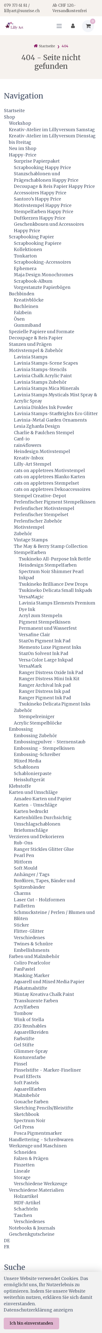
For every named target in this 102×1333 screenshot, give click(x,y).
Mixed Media (27, 761)
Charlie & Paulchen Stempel (44, 432)
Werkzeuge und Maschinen (38, 1146)
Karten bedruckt (31, 811)
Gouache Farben (31, 1102)
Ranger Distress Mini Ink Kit (49, 678)
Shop (9, 117)
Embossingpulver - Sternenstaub (49, 742)
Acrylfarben (26, 1007)
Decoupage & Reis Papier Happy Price (54, 186)
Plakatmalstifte (30, 988)
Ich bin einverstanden (31, 1323)
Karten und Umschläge (33, 792)
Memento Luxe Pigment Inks (50, 647)
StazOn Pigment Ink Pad (44, 641)
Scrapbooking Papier (31, 237)
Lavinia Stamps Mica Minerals (46, 388)
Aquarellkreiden (31, 1032)
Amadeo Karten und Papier (42, 799)
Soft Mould (25, 868)
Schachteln (26, 1209)
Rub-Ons (23, 843)
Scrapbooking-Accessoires (42, 262)
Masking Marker (32, 975)
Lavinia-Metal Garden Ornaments (50, 420)
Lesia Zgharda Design (37, 426)
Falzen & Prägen (31, 1158)
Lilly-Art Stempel (32, 464)
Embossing (21, 729)
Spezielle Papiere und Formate (41, 331)
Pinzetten (24, 1165)
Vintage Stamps (31, 540)
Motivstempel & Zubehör (36, 350)
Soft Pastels (26, 1082)
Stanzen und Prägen (30, 344)
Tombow (23, 1013)
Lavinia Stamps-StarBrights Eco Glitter (56, 413)
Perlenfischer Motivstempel (44, 508)
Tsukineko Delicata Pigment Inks (54, 704)
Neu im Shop (22, 148)
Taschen (23, 1215)
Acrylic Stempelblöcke (38, 723)
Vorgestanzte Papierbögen (42, 287)
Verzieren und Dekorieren (36, 836)
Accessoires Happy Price (40, 193)
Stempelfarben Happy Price (43, 211)
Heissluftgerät (29, 779)
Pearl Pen (24, 855)
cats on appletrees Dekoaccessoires (52, 489)
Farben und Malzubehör (34, 956)
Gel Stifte (24, 1045)
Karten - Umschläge (35, 805)
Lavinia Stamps (31, 357)
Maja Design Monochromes (43, 274)
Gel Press (24, 1127)
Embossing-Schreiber (37, 754)
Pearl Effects (27, 1076)
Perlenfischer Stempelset (41, 514)
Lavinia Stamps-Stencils (40, 369)
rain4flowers (27, 445)
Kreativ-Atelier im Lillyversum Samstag (52, 129)
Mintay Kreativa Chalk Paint (44, 994)
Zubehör (23, 533)
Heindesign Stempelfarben (48, 565)
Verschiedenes (29, 937)
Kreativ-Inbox (29, 458)
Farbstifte (24, 1038)
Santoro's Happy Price (37, 199)
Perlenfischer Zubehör (38, 521)
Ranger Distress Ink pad (44, 691)
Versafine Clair (34, 634)
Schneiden (25, 1152)
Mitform (23, 862)
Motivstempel (29, 527)
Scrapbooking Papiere (37, 243)
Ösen (19, 319)
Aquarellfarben (30, 1089)
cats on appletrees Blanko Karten (49, 476)
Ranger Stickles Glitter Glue (44, 849)
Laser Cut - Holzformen (39, 900)
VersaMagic (31, 597)
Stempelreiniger (36, 716)
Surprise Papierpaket (37, 161)
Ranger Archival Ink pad (45, 685)
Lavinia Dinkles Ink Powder (43, 407)
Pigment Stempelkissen (45, 622)
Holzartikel (26, 1196)
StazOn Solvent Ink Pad (43, 653)
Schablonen (26, 767)
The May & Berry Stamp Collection (51, 546)
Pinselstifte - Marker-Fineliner (47, 1070)
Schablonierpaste (32, 773)
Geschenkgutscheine (31, 1234)
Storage (22, 1177)
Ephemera (25, 268)
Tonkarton (25, 256)
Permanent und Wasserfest (48, 628)
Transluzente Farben (36, 1001)
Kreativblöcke (29, 300)
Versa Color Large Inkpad (46, 660)
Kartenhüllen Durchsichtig (43, 817)
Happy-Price (22, 155)
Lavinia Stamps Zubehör (40, 382)
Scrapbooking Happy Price (42, 167)
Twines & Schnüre (33, 944)
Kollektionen (28, 249)
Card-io (22, 439)
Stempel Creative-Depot (40, 496)
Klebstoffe (20, 786)
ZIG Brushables (30, 1026)
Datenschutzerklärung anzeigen (38, 1310)
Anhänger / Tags (32, 874)
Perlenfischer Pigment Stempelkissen (55, 502)
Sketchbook (26, 1114)
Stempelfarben (30, 552)
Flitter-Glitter (29, 931)
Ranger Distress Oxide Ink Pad (51, 672)
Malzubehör (27, 1095)
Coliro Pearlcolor (32, 963)
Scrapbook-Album (33, 281)
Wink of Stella (29, 1019)
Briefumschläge (31, 830)
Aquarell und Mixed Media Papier (49, 981)
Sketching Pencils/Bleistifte (43, 1108)
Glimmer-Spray (31, 1051)
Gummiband (27, 325)
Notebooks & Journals (32, 1228)
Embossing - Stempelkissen (44, 748)
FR (6, 1247)
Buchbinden (21, 294)
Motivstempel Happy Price (43, 205)
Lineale (22, 1171)
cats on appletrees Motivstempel (49, 470)
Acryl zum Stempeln (40, 615)
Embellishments (32, 950)
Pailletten (24, 906)
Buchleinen (26, 306)
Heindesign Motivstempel (42, 451)
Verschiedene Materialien (36, 1190)
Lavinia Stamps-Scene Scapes (46, 363)
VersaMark (30, 666)
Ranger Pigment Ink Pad (45, 698)
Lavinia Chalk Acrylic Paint (43, 375)
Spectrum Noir (29, 1120)
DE (7, 1240)
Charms (22, 893)
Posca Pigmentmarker (38, 1133)
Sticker (21, 925)
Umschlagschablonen (37, 824)
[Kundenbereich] (73, 26)
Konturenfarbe (30, 1057)
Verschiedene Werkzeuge (40, 1183)
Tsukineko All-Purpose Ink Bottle (55, 559)
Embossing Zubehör (35, 735)
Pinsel (20, 1064)
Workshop (20, 123)
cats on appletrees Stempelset (46, 483)
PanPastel (24, 969)
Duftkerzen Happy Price (39, 218)
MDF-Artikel (27, 1203)
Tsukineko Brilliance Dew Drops (53, 584)
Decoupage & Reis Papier (36, 338)
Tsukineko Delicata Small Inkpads (55, 590)
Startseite (14, 110)
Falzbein (23, 312)
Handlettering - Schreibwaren (41, 1139)
